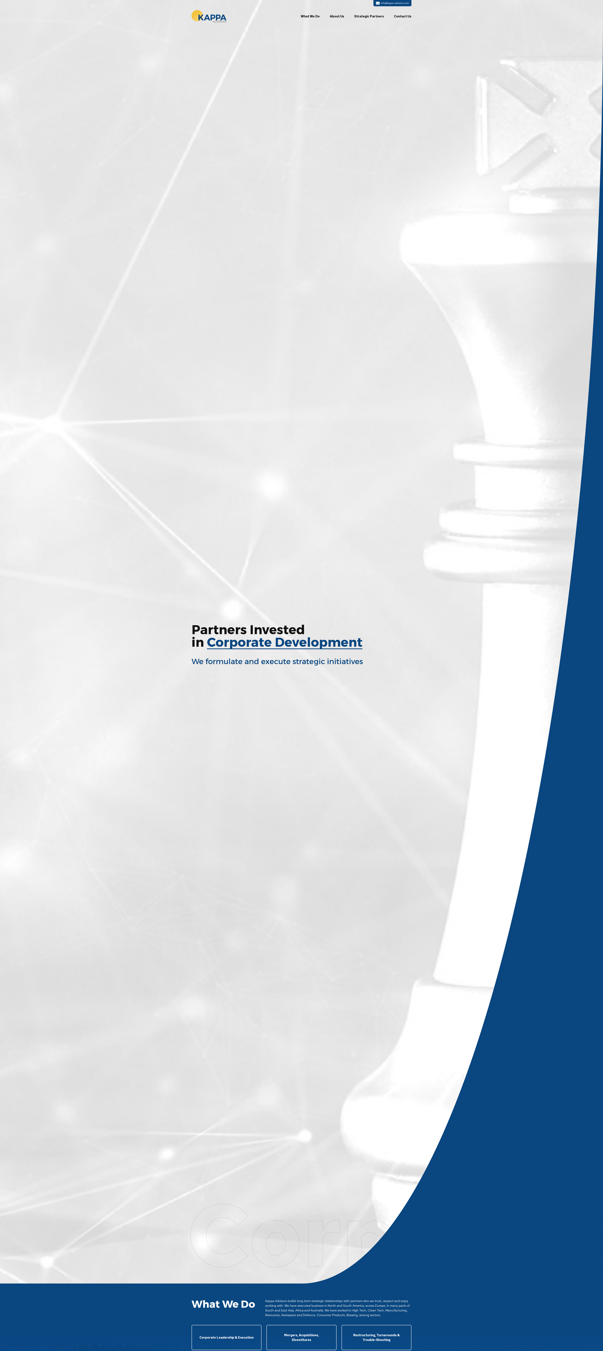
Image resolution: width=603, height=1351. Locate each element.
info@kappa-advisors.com (392, 3)
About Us (337, 16)
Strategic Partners (369, 16)
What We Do (310, 16)
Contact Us (402, 16)
